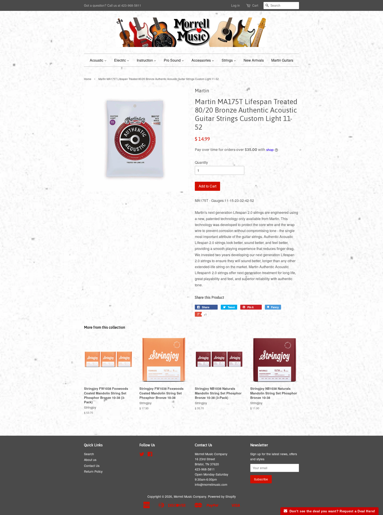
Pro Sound (173, 60)
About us (90, 459)
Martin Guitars (282, 60)
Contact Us (92, 465)
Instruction (145, 60)
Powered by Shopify (222, 496)
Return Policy (93, 471)
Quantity (201, 162)
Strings (228, 60)
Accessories (202, 60)
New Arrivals (254, 60)
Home (87, 79)
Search (89, 454)
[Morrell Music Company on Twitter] (141, 455)
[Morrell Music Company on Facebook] (149, 455)
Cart (255, 5)
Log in (235, 5)
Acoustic (97, 60)
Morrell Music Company (190, 496)
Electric (120, 60)
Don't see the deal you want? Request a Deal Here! (331, 511)
